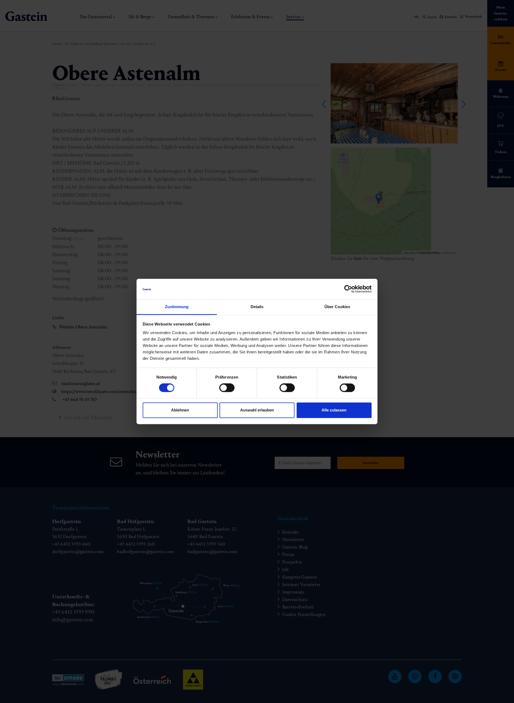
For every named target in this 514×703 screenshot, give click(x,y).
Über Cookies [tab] (337, 306)
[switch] (227, 388)
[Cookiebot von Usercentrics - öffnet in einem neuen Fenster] (348, 289)
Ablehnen (180, 410)
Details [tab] (257, 306)
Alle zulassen (334, 410)
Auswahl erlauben (257, 410)
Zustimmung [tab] (177, 306)
